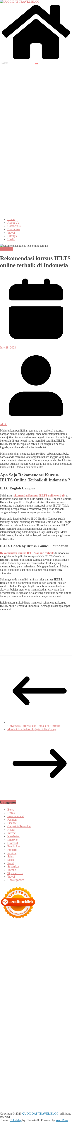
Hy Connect (31, 966)
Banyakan (26, 1090)
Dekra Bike (46, 1003)
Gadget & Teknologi (19, 826)
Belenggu (64, 1077)
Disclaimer (13, 229)
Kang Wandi (7, 1050)
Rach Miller (19, 983)
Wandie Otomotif (26, 1050)
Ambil (9, 1073)
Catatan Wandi (61, 1046)
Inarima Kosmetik (10, 1010)
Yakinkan (16, 1093)
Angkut (40, 1073)
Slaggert (21, 963)
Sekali (34, 1093)
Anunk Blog (16, 926)
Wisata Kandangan (11, 1053)
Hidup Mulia (36, 979)
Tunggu (21, 1087)
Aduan (56, 1080)
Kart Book (50, 983)
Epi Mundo (6, 949)
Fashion (12, 819)
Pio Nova (5, 1000)
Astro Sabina (36, 946)
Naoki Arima (56, 1026)
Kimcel (4, 929)
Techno (11, 869)
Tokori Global (47, 1020)
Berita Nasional (41, 1057)
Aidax (19, 966)
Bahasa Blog (34, 1100)
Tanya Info (35, 1103)
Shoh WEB (6, 973)
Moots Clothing (16, 969)
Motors (4, 926)
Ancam (31, 1073)
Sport (10, 863)
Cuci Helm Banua (26, 1046)
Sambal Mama (52, 963)
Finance (12, 823)
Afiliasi (29, 1070)
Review (11, 853)
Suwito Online (56, 1040)
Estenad (43, 966)
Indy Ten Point (43, 1010)
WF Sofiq (35, 976)
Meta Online (38, 956)
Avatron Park (20, 946)
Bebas (54, 1077)
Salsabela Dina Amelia (52, 1053)
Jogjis (21, 959)
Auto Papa (6, 946)
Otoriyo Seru (51, 1013)
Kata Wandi (45, 1046)
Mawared (38, 1006)
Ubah (13, 1087)
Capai (66, 1083)
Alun (68, 1070)
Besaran (37, 1090)
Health (11, 239)
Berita (10, 809)
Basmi (3, 1077)
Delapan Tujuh (48, 926)
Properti (12, 849)
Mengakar (14, 1083)
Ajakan (65, 1080)
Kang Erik (57, 1036)
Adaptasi (47, 1070)
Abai (62, 1070)
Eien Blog (15, 976)
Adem (3, 1083)
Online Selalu (30, 1063)
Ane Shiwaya (60, 993)
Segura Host (36, 990)
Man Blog (33, 1040)
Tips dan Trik (15, 873)
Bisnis (11, 812)
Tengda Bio (51, 990)
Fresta (42, 959)
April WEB (53, 959)
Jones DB (43, 1033)
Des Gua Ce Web (40, 1030)
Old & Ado (13, 1016)
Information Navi (27, 1033)
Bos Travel (6, 1036)
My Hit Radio (35, 963)
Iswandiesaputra (42, 1043)
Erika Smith (47, 986)
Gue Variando (29, 1016)
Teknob (32, 1036)
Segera (26, 1093)
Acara (37, 1070)
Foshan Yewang (19, 936)
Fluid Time (51, 996)
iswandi (27, 1043)
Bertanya (19, 1070)
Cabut (29, 1080)
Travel (11, 232)
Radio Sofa (16, 1043)
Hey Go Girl (43, 929)
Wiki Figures (49, 933)
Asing (48, 1073)
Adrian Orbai (31, 986)
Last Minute (63, 1006)
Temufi (9, 993)
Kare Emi (46, 993)
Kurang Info (7, 1057)
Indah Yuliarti (47, 1067)
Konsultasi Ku (31, 1097)
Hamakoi (54, 966)
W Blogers (61, 949)
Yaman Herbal (15, 1020)
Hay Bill (28, 1026)
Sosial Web (38, 1060)
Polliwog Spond (9, 933)
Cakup (48, 1080)
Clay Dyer (6, 1026)
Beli (27, 1077)
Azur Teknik (31, 926)
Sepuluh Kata (48, 1097)
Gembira (5, 1093)
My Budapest (16, 1023)
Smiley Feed (16, 986)
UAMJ (58, 1016)
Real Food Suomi (21, 1006)
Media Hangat (50, 1103)
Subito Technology (31, 933)
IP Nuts (38, 1013)
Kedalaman (49, 1090)
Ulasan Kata (41, 1087)
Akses (24, 1083)
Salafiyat (36, 949)
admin (3, 424)
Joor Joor (52, 1000)
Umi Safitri (32, 1067)
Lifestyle (12, 236)
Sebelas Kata (14, 1063)
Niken (43, 1040)
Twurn (64, 946)
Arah (56, 1073)
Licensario (28, 1010)
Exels (40, 983)
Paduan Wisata (47, 1063)
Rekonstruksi (7, 979)
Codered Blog (36, 996)
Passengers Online (16, 943)
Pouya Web (6, 996)
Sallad (25, 976)
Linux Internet (20, 1030)
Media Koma (7, 1060)
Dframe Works (28, 939)
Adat (56, 1070)
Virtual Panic (33, 969)
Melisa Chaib (13, 956)
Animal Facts (45, 1016)
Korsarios (50, 1006)
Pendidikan (6, 249)
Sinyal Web (58, 1057)
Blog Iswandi (44, 1050)
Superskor (13, 866)
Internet (11, 833)
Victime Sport (25, 1013)
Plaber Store (37, 936)
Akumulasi (20, 1073)
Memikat (62, 1090)
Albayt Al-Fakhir (58, 943)
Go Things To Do (61, 1030)
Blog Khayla (60, 1050)
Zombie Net (21, 973)
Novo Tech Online (40, 973)
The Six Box (60, 1010)
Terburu (21, 1080)
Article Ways (31, 1003)
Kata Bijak (52, 956)
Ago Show (22, 979)
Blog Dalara (52, 946)
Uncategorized (15, 879)
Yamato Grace (8, 953)
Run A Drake (32, 1023)
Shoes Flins (18, 1000)
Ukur (30, 1087)
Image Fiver (65, 926)
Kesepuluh (58, 1093)
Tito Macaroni (8, 1033)
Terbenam (44, 1077)
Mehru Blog (39, 953)
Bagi (62, 1073)
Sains (10, 856)
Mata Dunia (20, 1036)
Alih (2, 1073)
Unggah (4, 1087)
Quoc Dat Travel (38, 943)
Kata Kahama (22, 949)
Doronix (30, 929)
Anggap (32, 1083)
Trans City (44, 1036)
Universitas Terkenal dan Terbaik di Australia (33, 725)
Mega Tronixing (18, 990)
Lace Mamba (59, 929)
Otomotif (12, 843)
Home (11, 219)
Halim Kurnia (17, 1067)
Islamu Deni (24, 953)
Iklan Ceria (48, 949)
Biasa (3, 1080)
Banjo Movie (48, 1023)
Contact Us (13, 225)
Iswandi (11, 1046)
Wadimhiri (58, 939)
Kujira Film (21, 993)
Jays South (31, 959)
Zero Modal (51, 936)
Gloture (61, 983)
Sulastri (63, 969)
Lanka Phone (17, 929)
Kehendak (45, 1093)
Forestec (18, 1026)
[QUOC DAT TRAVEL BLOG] (36, 59)
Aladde (11, 963)
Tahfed (10, 1040)
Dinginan (13, 1090)
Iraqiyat (63, 996)
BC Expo (17, 1003)
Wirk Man (21, 1040)
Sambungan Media (11, 1097)
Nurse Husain (50, 969)
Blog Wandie (30, 1053)
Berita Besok (23, 1060)
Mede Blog (20, 996)
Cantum (38, 1080)
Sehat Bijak (6, 1070)
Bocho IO (62, 1023)
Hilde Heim (44, 939)
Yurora (26, 956)
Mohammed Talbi (36, 1000)
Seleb (10, 859)
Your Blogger (53, 1060)
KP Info (10, 966)
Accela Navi (11, 939)
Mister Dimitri (50, 976)
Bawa (34, 1077)
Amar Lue (34, 993)
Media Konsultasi (18, 1103)
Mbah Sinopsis (8, 959)
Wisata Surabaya (60, 1033)
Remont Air (41, 1026)
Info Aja (61, 1067)
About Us (13, 222)
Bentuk (11, 1080)
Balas (11, 1077)
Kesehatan (13, 836)
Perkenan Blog (17, 1100)
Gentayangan (57, 1087)
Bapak (4, 1090)
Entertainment (15, 816)
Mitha (62, 956)
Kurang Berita (23, 1057)
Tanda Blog (49, 1100)
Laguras (31, 983)
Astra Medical (8, 1013)
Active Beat (32, 1020)
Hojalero (57, 973)
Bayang (19, 1077)
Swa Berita (53, 953)
